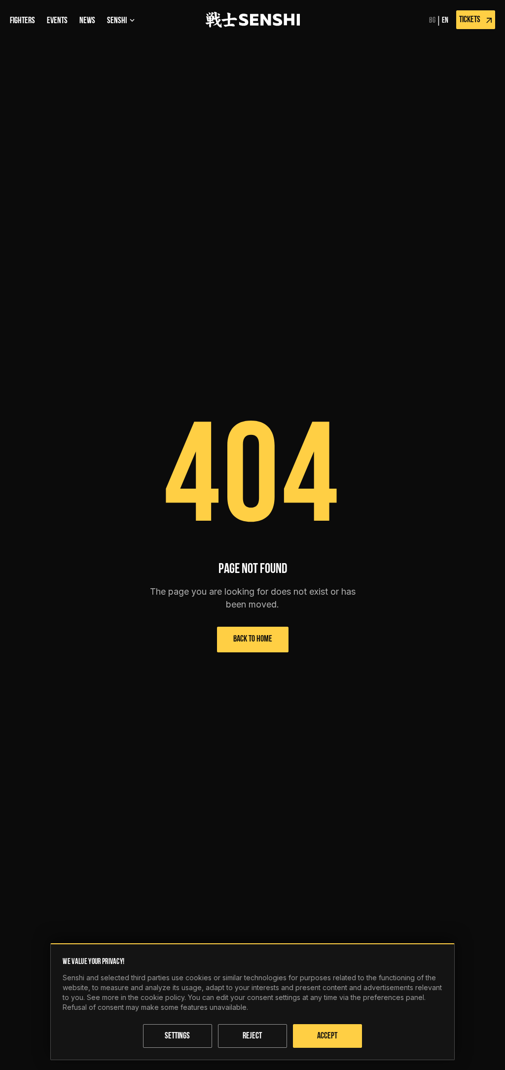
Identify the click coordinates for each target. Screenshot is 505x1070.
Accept (327, 1036)
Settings (177, 1036)
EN (445, 21)
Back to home (252, 639)
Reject (252, 1036)
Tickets (469, 20)
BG (432, 21)
